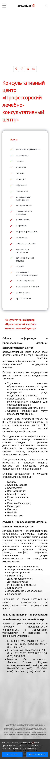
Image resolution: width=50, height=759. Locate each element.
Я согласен (12, 754)
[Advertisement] (25, 40)
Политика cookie (37, 754)
